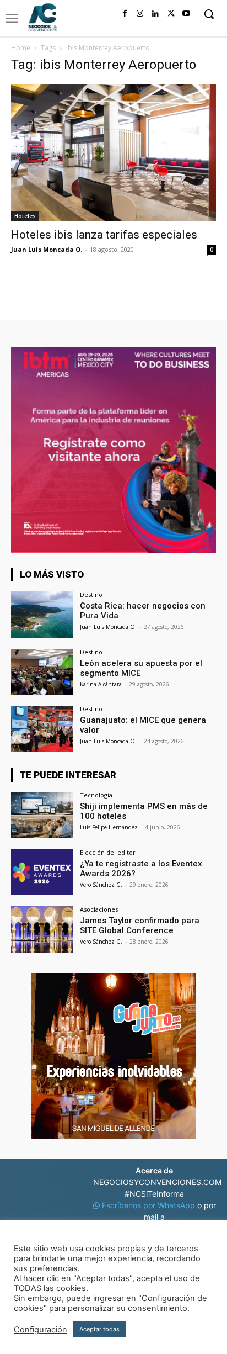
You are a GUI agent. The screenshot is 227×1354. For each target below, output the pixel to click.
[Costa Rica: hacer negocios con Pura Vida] (42, 614)
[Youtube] (186, 14)
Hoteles (25, 216)
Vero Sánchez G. (101, 884)
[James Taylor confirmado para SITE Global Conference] (42, 929)
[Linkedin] (155, 14)
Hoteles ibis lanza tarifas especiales (104, 234)
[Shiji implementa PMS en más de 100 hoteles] (42, 815)
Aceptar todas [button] (99, 1329)
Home (20, 47)
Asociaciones (99, 909)
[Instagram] (140, 14)
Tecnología (96, 795)
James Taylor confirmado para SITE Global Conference (139, 925)
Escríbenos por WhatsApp (148, 1205)
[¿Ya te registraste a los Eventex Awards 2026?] (42, 872)
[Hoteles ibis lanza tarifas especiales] (113, 152)
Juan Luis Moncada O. (46, 249)
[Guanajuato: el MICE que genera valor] (42, 729)
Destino (91, 594)
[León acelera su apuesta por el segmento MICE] (42, 672)
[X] (171, 14)
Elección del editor (108, 852)
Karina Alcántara (101, 684)
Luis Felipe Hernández (109, 827)
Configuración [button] (40, 1330)
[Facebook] (124, 14)
